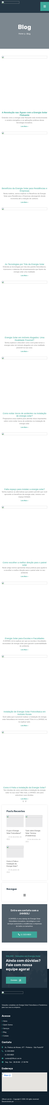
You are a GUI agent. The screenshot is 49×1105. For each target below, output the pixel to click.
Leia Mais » (24, 126)
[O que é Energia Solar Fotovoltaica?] (15, 821)
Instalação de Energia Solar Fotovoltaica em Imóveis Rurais (25, 713)
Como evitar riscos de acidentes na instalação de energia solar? (24, 414)
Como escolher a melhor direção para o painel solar (25, 563)
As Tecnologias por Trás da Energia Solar (24, 264)
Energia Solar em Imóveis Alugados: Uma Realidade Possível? (24, 338)
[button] (24, 895)
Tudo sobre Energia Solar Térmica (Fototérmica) (32, 833)
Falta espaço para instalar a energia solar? (24, 489)
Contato (14, 980)
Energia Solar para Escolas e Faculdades (24, 638)
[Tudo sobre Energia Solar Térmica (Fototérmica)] (34, 821)
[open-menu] (44, 6)
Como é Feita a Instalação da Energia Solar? (12, 863)
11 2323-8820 (26, 934)
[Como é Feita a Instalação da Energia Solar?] (15, 852)
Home (21, 34)
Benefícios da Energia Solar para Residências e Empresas (24, 189)
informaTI (17, 1101)
